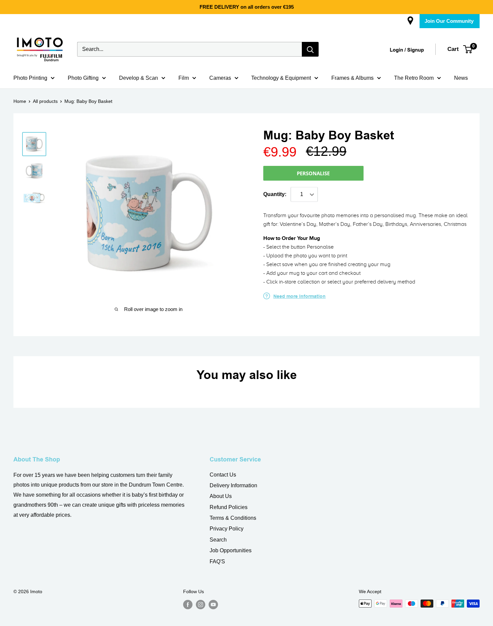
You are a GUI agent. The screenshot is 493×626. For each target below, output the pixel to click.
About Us (221, 496)
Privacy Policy (226, 528)
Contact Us (223, 475)
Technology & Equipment (281, 78)
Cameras (220, 78)
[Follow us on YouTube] (213, 604)
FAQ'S (217, 561)
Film (183, 78)
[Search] (310, 49)
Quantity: (274, 194)
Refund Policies (229, 507)
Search (218, 540)
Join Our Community (449, 21)
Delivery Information (233, 485)
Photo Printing (30, 78)
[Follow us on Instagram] (200, 604)
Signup (415, 50)
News (461, 78)
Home (19, 101)
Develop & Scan (138, 78)
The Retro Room (414, 78)
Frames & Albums (352, 78)
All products (45, 101)
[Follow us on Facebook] (188, 604)
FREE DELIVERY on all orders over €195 (247, 7)
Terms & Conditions (233, 518)
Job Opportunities (231, 550)
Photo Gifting (83, 78)
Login (396, 50)
